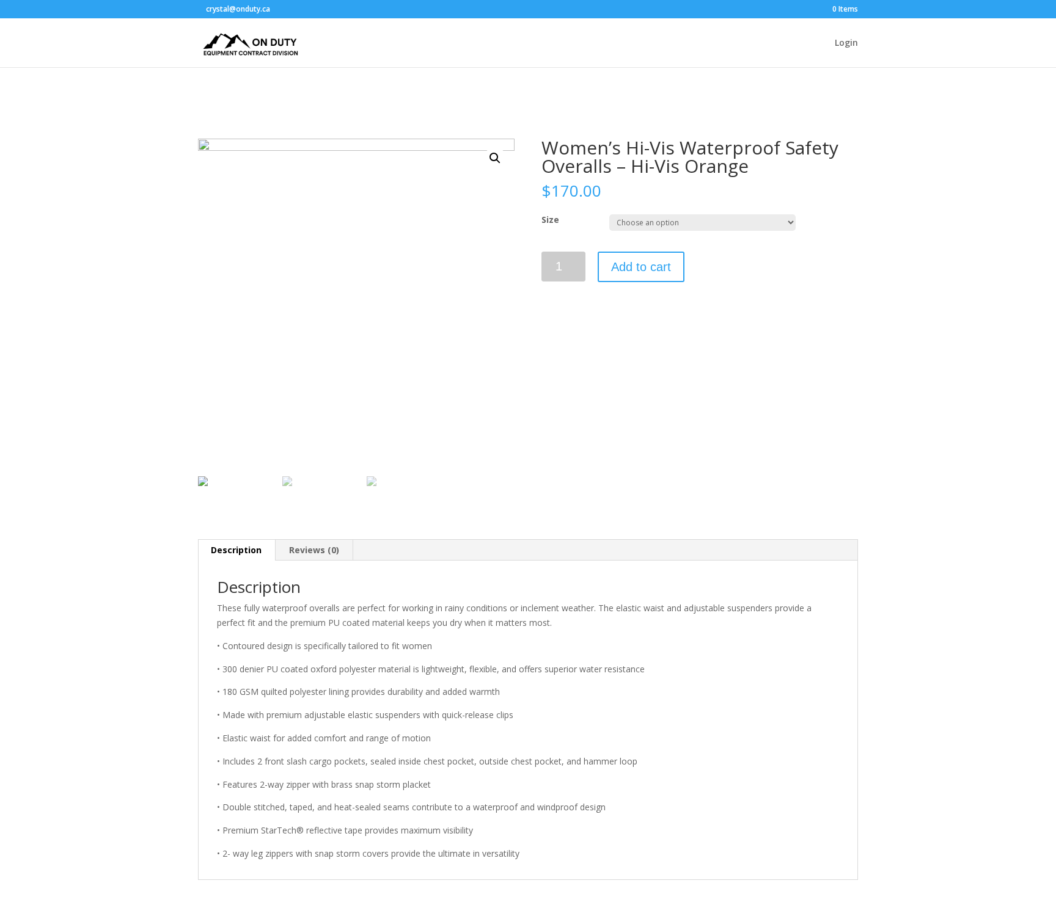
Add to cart (641, 267)
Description (236, 550)
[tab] (236, 550)
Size (550, 219)
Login (846, 43)
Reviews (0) (314, 550)
